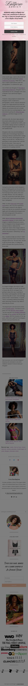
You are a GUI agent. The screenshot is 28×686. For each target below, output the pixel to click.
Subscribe (14, 31)
